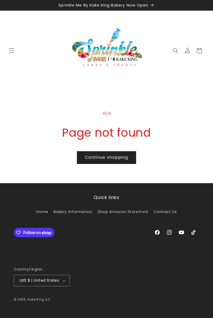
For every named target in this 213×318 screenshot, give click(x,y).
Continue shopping (106, 157)
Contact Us (165, 211)
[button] (11, 51)
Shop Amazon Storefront (123, 211)
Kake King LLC (39, 299)
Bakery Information (73, 211)
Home (42, 211)
